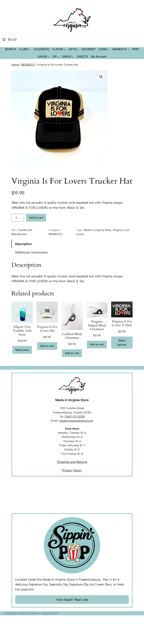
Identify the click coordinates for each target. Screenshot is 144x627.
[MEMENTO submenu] (128, 49)
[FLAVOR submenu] (65, 49)
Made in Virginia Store (97, 230)
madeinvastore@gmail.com (76, 420)
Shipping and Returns (72, 462)
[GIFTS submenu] (78, 49)
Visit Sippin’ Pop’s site (72, 599)
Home (15, 64)
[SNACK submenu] (73, 56)
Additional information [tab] (31, 252)
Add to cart (36, 217)
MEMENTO (28, 64)
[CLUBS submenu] (30, 49)
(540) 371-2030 (74, 416)
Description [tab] (23, 244)
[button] (101, 76)
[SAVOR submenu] (49, 56)
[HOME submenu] (109, 49)
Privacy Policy (72, 470)
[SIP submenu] (58, 56)
